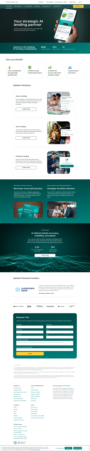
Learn (32, 387)
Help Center (34, 398)
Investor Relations (18, 418)
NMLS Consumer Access (37, 369)
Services (37, 6)
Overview (9, 6)
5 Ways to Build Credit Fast (20, 426)
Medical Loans (17, 396)
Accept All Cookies (77, 448)
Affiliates (16, 415)
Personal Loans (17, 387)
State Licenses (34, 409)
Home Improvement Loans (20, 392)
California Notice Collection (37, 418)
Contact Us (33, 400)
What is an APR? (18, 428)
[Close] (88, 448)
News (15, 411)
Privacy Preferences (59, 448)
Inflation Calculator (35, 396)
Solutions (17, 6)
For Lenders (49, 2)
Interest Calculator (35, 394)
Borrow (41, 2)
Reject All (68, 448)
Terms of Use (34, 407)
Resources (72, 2)
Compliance (46, 6)
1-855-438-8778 (66, 385)
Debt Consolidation (18, 398)
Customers (28, 6)
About (65, 2)
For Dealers (58, 2)
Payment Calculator (35, 392)
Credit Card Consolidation (20, 400)
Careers (16, 409)
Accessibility (34, 413)
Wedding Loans (17, 390)
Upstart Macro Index (19, 420)
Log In (80, 2)
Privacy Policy (34, 411)
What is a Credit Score (19, 434)
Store (15, 413)
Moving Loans (17, 394)
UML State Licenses (21, 369)
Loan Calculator (35, 390)
